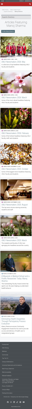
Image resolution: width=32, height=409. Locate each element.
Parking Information (7, 393)
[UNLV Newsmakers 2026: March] (16, 89)
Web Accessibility (6, 372)
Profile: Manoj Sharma (8, 31)
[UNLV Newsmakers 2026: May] (16, 54)
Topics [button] (21, 1)
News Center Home (15, 9)
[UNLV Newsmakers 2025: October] (16, 161)
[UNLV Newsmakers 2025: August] (16, 196)
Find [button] (30, 4)
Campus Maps (6, 389)
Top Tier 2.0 (5, 358)
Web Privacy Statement (8, 368)
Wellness (4, 351)
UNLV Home (5, 9)
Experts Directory (8, 11)
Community (5, 354)
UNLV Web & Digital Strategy (22, 396)
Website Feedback (6, 375)
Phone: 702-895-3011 (7, 386)
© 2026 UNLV (7, 396)
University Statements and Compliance (12, 365)
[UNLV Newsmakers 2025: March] (16, 232)
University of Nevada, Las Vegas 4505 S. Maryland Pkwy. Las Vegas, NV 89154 (10, 381)
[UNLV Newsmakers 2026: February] (16, 125)
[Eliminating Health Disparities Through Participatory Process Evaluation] (16, 315)
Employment (5, 344)
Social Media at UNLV (15, 406)
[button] (2, 4)
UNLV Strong (5, 348)
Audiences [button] (28, 1)
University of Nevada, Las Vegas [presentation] (2, 1)
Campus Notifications (7, 361)
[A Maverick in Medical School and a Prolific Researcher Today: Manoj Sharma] (16, 271)
